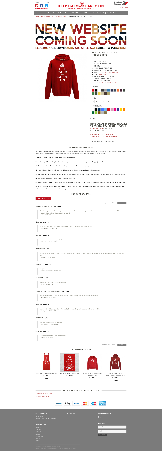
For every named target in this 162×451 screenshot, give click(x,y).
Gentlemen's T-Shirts (61, 16)
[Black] (96, 90)
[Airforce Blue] (115, 90)
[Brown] (105, 93)
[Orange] (118, 90)
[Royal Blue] (102, 109)
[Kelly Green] (93, 93)
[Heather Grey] (105, 90)
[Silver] (102, 112)
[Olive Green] (124, 90)
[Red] (93, 90)
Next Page (122, 203)
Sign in (38, 419)
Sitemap (38, 440)
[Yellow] (99, 93)
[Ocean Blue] (105, 109)
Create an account (49, 419)
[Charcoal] (102, 90)
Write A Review (43, 198)
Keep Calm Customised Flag (69, 373)
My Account (40, 416)
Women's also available (110, 72)
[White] (99, 90)
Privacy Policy (43, 448)
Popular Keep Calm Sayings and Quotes (67, 448)
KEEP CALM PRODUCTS (47, 16)
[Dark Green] (93, 112)
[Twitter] (101, 417)
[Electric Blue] (108, 90)
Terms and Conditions (52, 448)
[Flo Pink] (115, 109)
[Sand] (108, 93)
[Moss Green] (96, 93)
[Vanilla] (102, 93)
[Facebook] (98, 417)
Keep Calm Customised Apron (46, 373)
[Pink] (111, 109)
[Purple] (118, 109)
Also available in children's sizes (105, 83)
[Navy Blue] (111, 90)
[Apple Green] (96, 112)
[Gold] (105, 112)
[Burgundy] (121, 90)
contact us (96, 128)
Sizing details (102, 74)
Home (37, 16)
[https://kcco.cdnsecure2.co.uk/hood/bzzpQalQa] (62, 77)
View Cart (124, 7)
